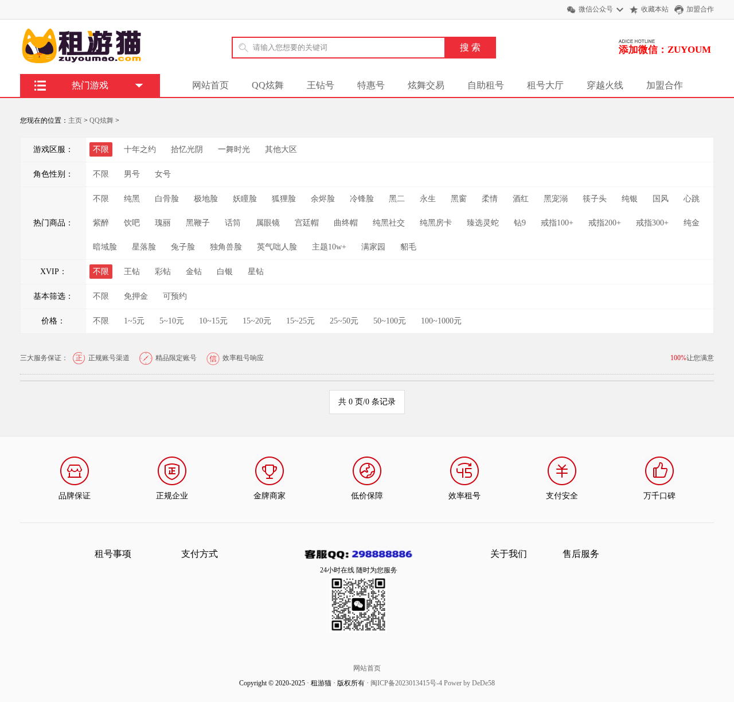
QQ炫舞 (268, 85)
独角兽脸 (226, 247)
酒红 (521, 198)
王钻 (132, 271)
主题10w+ (329, 247)
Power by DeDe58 (469, 683)
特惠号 (371, 85)
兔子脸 (183, 247)
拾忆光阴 (187, 149)
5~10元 (171, 321)
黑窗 (459, 198)
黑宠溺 (556, 198)
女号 (163, 174)
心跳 (692, 198)
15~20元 (257, 321)
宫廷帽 (307, 223)
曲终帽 (346, 223)
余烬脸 (323, 198)
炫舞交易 (426, 85)
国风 (661, 198)
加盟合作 (700, 9)
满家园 (373, 247)
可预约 (175, 296)
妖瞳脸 (245, 198)
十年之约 (140, 149)
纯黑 (132, 198)
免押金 (136, 296)
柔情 (490, 198)
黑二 (397, 198)
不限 (101, 174)
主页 (75, 120)
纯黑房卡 (436, 223)
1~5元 (134, 321)
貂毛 (408, 247)
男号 (132, 174)
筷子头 (595, 198)
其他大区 (281, 149)
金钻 (194, 271)
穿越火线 (605, 85)
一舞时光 (234, 149)
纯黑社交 (389, 223)
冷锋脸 (362, 198)
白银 (225, 271)
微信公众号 (596, 9)
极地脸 (206, 198)
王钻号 (320, 85)
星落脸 (144, 247)
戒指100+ (557, 223)
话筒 (233, 223)
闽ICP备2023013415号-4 (406, 683)
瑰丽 (163, 223)
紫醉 (101, 223)
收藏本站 (655, 9)
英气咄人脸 (277, 247)
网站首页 (210, 85)
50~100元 (389, 321)
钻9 (520, 223)
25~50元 (344, 321)
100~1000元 (441, 321)
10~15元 (213, 321)
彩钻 (163, 271)
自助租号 (485, 85)
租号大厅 (545, 85)
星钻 (256, 271)
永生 (428, 198)
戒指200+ (604, 223)
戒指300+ (652, 223)
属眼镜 (268, 223)
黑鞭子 (198, 223)
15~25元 (300, 321)
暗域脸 (105, 247)
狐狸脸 (284, 198)
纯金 (692, 223)
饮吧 (132, 223)
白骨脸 (167, 198)
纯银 (630, 198)
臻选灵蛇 (483, 223)
